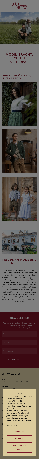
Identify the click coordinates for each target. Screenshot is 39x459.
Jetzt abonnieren (12, 359)
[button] (36, 5)
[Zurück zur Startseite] (19, 5)
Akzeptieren (20, 431)
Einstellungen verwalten (19, 447)
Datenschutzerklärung (14, 411)
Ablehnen (19, 438)
